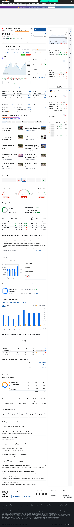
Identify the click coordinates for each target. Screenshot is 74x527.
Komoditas (60, 30)
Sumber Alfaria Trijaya (24, 412)
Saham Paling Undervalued (52, 115)
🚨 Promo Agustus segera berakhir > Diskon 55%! (49, 1)
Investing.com (27, 130)
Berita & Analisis (14, 46)
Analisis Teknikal (7, 176)
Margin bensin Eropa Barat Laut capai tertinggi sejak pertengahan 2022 (9, 128)
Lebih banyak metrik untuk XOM (39, 88)
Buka (18, 354)
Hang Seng (51, 52)
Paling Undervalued (52, 119)
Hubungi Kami (53, 495)
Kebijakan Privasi (62, 524)
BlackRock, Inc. (5, 401)
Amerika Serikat (43, 367)
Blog (64, 490)
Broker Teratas (52, 84)
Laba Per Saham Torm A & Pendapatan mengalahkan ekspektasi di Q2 (8, 165)
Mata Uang (51, 30)
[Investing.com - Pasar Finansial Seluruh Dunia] (6, 1)
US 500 (50, 48)
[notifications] (69, 1)
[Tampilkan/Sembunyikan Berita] (25, 52)
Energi (44, 364)
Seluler (64, 492)
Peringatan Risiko (69, 524)
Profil (8, 49)
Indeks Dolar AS (52, 54)
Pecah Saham (23, 49)
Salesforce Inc (32, 412)
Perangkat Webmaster (67, 497)
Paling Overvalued (60, 119)
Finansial (21, 46)
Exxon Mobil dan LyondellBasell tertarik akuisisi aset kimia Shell (32, 127)
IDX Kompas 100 (52, 45)
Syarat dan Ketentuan (53, 524)
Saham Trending (53, 96)
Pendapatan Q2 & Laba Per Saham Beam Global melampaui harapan (32, 165)
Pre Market (5, 38)
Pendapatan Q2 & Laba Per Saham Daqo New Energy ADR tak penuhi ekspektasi (32, 156)
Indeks (55, 30)
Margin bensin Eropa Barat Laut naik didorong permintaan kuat (32, 137)
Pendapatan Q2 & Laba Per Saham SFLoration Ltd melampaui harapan (8, 138)
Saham (64, 30)
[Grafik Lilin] (3, 52)
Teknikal (26, 46)
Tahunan (3, 305)
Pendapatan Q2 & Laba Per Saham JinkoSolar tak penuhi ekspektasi (8, 147)
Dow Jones (51, 50)
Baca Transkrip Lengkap (41, 250)
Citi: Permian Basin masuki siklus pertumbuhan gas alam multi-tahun (9, 156)
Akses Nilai (43, 33)
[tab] (3, 180)
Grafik (7, 46)
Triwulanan (9, 305)
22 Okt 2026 (29, 104)
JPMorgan (4, 412)
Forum (31, 46)
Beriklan (52, 492)
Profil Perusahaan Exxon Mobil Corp (14, 359)
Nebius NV (40, 412)
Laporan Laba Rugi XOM (10, 299)
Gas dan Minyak (42, 362)
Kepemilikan (12, 49)
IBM (12, 412)
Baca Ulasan (70, 91)
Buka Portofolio (66, 495)
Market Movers (52, 61)
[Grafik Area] (5, 52)
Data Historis (18, 49)
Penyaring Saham (43, 3)
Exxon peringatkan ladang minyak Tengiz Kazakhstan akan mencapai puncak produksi (32, 147)
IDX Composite (51, 43)
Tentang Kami (53, 490)
